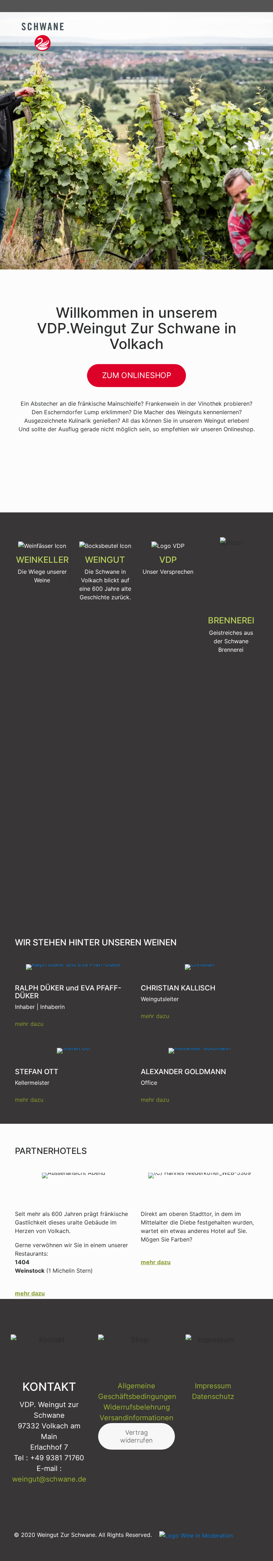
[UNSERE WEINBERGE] (231, 459)
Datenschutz (213, 1396)
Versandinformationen (136, 1417)
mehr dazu (29, 1023)
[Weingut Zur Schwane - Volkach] (50, 28)
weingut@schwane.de (49, 1479)
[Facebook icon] (213, 1543)
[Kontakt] (238, 6)
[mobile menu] (249, 29)
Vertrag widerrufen (136, 1436)
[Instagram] (203, 6)
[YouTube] (226, 6)
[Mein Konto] (250, 6)
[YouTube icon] (229, 1543)
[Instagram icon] (245, 1543)
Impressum (213, 1386)
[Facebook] (215, 6)
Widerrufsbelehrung (136, 1407)
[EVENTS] (105, 459)
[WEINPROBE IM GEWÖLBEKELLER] (42, 459)
